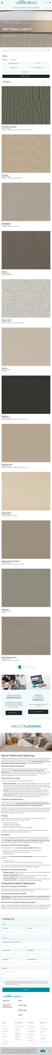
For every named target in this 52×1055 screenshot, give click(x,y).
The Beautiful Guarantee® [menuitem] (31, 1034)
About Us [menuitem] (42, 1026)
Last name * (29, 928)
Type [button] (37, 63)
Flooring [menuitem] (4, 1026)
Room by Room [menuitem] (44, 1029)
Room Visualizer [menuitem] (19, 1026)
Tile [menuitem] (3, 1038)
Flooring (12, 21)
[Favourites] (47, 2)
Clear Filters (13, 59)
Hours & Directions (7, 1006)
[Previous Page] (16, 667)
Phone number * (6, 950)
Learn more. (34, 1052)
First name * (5, 928)
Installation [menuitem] (30, 1040)
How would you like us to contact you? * (11, 942)
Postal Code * (5, 959)
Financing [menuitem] (4, 1043)
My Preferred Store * (31, 959)
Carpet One (5, 21)
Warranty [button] (25, 72)
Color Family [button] (37, 67)
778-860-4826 (36, 7)
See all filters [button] (25, 76)
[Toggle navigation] (2, 3)
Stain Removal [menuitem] (31, 1026)
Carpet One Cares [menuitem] (43, 1032)
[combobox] (24, 50)
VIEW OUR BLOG (12, 712)
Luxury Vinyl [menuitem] (5, 1029)
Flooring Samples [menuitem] (17, 1029)
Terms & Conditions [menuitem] (43, 1038)
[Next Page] (35, 667)
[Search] (48, 50)
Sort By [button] (44, 81)
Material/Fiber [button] (13, 63)
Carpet (18, 21)
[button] (44, 2)
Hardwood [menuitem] (5, 1031)
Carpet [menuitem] (4, 1034)
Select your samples (37, 711)
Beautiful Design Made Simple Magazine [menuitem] (18, 1035)
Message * (4, 968)
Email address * (30, 950)
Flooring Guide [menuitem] (31, 1031)
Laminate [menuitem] (4, 1036)
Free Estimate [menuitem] (5, 1041)
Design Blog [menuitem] (18, 1039)
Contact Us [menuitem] (43, 1035)
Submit (26, 989)
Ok (42, 1050)
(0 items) (49, 2)
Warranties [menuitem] (30, 1037)
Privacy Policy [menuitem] (43, 1041)
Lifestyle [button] (13, 67)
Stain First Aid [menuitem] (31, 1029)
